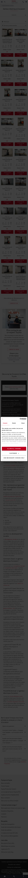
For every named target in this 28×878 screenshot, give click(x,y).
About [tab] (23, 423)
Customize (13, 453)
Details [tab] (14, 423)
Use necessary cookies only (14, 457)
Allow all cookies (14, 448)
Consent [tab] (5, 423)
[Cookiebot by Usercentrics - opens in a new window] (20, 419)
